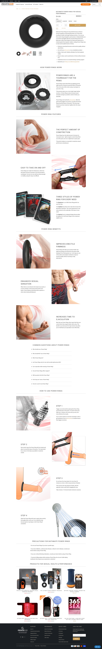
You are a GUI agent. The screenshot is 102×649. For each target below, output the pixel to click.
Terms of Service (43, 645)
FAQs (16, 1)
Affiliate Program (33, 639)
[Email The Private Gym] (25, 637)
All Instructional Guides (62, 629)
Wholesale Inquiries (33, 637)
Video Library (47, 637)
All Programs (61, 633)
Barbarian (59, 21)
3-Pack (75, 21)
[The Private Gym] (7, 4)
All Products (61, 631)
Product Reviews (61, 639)
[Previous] (18, 30)
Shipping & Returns (33, 633)
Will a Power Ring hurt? (38, 358)
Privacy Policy (37, 645)
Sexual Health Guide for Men (63, 641)
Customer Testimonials (48, 633)
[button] (20, 4)
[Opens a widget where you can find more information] (97, 646)
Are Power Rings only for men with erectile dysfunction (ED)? (47, 362)
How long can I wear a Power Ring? (41, 379)
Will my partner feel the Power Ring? (41, 375)
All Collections (61, 635)
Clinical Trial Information (49, 629)
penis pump (67, 50)
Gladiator (65, 21)
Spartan (70, 21)
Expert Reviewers (47, 635)
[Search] (99, 4)
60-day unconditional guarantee (72, 61)
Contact (11, 1)
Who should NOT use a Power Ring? (41, 353)
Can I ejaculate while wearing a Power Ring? (43, 366)
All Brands (60, 637)
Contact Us (32, 641)
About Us (31, 629)
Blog (19, 1)
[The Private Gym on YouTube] (22, 637)
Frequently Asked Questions (35, 631)
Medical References (48, 631)
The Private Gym (21, 645)
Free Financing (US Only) (34, 635)
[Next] (53, 30)
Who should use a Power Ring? (40, 349)
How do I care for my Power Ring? (40, 383)
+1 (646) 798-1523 (4, 1)
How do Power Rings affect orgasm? (41, 370)
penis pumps (72, 99)
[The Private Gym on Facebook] (20, 637)
